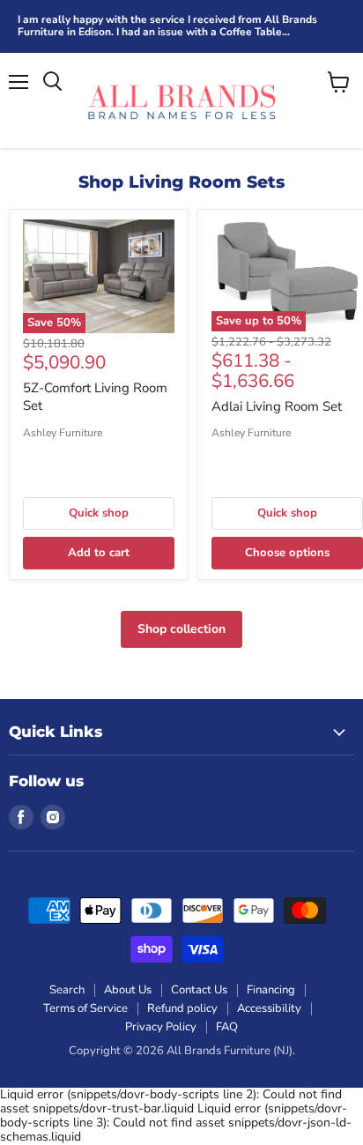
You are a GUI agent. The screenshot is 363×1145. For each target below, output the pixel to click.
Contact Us (199, 990)
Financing (271, 990)
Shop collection (181, 629)
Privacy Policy (160, 1027)
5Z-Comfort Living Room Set (95, 396)
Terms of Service (85, 1008)
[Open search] (52, 82)
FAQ (227, 1027)
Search (67, 990)
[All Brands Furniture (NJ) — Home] (181, 100)
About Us (128, 990)
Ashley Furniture (62, 433)
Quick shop (99, 513)
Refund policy (182, 1008)
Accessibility (269, 1008)
